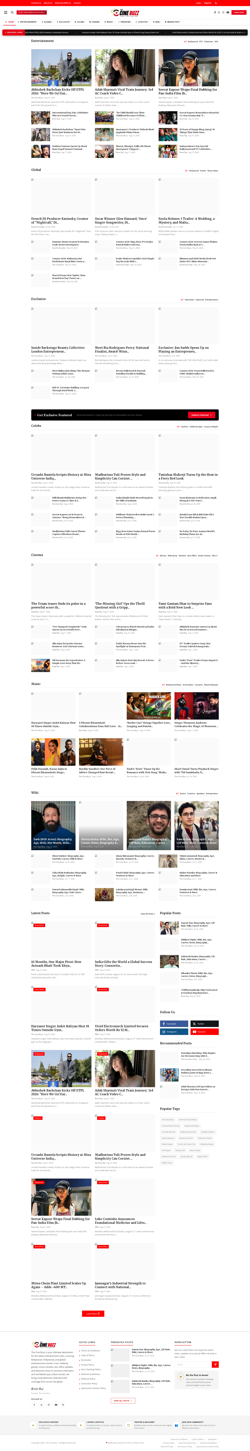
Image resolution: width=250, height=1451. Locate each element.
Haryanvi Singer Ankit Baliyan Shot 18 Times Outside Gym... (53, 724)
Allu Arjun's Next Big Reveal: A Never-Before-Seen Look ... (135, 661)
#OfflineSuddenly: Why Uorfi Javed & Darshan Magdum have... (199, 991)
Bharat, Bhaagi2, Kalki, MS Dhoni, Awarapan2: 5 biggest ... (133, 147)
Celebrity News (206, 1144)
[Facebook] (215, 12)
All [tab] (185, 41)
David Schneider (38, 227)
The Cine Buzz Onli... (189, 1059)
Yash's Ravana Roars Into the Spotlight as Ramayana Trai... (131, 645)
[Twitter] (41, 1405)
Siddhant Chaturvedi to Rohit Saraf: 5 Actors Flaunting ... (135, 516)
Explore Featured (200, 415)
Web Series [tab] (172, 555)
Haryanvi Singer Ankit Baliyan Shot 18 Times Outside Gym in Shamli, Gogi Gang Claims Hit (48, 32)
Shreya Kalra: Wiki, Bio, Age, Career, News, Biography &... (100, 841)
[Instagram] (223, 12)
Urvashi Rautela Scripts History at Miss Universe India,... (61, 476)
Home (11, 22)
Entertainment (29, 22)
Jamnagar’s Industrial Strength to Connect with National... (120, 1285)
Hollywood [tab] (194, 170)
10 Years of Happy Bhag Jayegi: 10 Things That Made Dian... (197, 131)
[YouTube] (227, 12)
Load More (92, 1313)
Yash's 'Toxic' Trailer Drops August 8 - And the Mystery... (199, 661)
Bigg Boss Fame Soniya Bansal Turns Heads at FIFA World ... (135, 532)
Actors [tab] (183, 793)
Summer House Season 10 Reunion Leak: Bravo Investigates (70, 243)
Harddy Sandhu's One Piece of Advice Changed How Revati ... (97, 770)
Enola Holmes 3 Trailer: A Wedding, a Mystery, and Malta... (187, 220)
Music (110, 22)
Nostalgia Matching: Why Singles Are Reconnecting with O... (198, 1054)
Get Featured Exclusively (32, 12)
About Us (48, 3)
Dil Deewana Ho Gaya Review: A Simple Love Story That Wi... (68, 661)
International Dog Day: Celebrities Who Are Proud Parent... (70, 114)
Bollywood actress (188, 1132)
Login (198, 3)
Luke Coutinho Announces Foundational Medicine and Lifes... (121, 1221)
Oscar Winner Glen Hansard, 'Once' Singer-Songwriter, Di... (121, 220)
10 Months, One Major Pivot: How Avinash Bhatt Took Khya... (56, 963)
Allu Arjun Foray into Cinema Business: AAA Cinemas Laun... (68, 645)
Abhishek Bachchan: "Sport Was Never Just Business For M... (69, 131)
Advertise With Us (63, 3)
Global (48, 22)
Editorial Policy (88, 1378)
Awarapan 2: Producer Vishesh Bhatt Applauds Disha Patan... (135, 131)
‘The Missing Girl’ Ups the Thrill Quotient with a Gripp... (120, 605)
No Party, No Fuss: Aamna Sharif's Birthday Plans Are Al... (197, 532)
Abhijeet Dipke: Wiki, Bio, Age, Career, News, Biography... (196, 941)
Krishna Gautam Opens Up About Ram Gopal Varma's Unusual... (69, 147)
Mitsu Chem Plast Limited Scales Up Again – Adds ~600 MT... (58, 1285)
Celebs (81, 22)
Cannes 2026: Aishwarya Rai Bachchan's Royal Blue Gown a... (69, 260)
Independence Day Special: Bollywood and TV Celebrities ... (196, 147)
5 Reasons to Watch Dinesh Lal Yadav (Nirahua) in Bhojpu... (135, 628)
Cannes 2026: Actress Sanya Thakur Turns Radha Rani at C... (198, 243)
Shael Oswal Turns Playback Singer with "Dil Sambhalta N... (196, 770)
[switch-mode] (216, 3)
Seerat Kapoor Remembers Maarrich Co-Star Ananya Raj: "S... (199, 114)
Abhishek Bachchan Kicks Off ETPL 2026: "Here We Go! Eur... (57, 91)
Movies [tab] (163, 555)
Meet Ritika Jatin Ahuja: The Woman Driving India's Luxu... (71, 372)
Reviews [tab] (182, 555)
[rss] (63, 1405)
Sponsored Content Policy (93, 1388)
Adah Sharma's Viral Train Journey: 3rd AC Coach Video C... (124, 91)
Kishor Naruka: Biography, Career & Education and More (198, 874)
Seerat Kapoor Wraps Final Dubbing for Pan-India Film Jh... (188, 91)
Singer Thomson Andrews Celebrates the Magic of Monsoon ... (196, 724)
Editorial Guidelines (90, 1374)
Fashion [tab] (184, 426)
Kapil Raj (34, 612)
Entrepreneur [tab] (212, 793)
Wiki (158, 22)
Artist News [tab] (188, 684)
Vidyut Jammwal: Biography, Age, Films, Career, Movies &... (197, 857)
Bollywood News (192, 1125)
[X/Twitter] (219, 12)
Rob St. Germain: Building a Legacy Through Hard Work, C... (70, 389)
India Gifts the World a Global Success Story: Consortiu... (123, 963)
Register (208, 3)
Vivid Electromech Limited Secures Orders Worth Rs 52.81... (121, 1028)
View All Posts (147, 913)
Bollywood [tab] (193, 41)
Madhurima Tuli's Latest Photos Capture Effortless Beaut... (68, 532)
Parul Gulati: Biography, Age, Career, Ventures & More (135, 874)
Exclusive (65, 22)
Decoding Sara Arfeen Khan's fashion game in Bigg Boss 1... (196, 1071)
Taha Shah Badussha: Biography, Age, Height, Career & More (69, 874)
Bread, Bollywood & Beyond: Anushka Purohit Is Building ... (131, 372)
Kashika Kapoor (208, 1132)
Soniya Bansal (186, 1156)
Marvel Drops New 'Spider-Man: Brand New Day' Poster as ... (69, 277)
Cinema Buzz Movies (171, 1125)
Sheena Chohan (186, 1138)
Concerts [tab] (199, 684)
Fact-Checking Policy (91, 1369)
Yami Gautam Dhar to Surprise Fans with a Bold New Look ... (185, 605)
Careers (77, 3)
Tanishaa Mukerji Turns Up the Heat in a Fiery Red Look (188, 476)
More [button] (214, 555)
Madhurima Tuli (168, 1156)
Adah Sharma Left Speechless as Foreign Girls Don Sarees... (198, 1088)
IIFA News (166, 1150)
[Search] (12, 12)
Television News (205, 1138)
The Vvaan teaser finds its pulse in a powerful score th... (58, 605)
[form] (215, 1364)
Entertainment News (188, 1119)
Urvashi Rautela (168, 1132)
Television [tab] (208, 41)
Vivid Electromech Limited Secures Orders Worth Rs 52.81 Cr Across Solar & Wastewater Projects (141, 32)
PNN (33, 970)
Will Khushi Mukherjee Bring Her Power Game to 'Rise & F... (69, 499)
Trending (126, 22)
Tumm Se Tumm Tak (186, 1144)
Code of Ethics (88, 1355)
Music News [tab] (212, 170)
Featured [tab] (200, 299)
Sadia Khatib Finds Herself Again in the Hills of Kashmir (134, 499)
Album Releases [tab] (211, 684)
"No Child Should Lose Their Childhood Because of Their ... (131, 114)
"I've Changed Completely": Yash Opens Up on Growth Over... (69, 628)
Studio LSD (180, 1150)
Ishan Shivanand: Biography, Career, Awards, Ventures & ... (135, 857)
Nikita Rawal (167, 1144)
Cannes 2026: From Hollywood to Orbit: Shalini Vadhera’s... (197, 372)
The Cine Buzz (37, 97)
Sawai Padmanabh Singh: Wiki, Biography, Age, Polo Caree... (68, 891)
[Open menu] (5, 12)
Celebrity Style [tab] (196, 426)
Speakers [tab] (200, 793)
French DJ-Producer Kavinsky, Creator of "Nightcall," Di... (59, 220)
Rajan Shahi (202, 1156)
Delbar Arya (167, 1162)
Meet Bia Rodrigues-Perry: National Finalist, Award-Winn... (122, 349)
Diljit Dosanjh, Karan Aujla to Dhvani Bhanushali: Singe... (49, 770)
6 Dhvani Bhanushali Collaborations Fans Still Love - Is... (100, 724)
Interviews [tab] (189, 299)
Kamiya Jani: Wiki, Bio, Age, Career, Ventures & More (198, 891)
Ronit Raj (98, 97)
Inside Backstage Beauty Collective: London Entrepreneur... (58, 349)
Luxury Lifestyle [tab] (211, 426)
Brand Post (173, 22)
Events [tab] (203, 170)
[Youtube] (56, 1405)
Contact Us (36, 3)
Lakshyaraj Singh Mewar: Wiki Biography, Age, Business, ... (131, 891)
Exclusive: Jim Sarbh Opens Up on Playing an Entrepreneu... (184, 349)
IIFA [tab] (216, 41)
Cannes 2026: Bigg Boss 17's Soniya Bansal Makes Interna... (134, 243)
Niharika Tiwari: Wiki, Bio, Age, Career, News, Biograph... (197, 974)
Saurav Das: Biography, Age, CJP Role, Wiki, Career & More (197, 841)
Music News (195, 1150)
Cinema (96, 22)
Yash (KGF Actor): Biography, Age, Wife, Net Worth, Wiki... (52, 841)
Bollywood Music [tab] (173, 684)
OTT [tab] (201, 41)
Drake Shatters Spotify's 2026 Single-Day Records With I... (135, 260)
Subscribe (239, 12)
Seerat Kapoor (168, 1138)
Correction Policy (89, 1383)
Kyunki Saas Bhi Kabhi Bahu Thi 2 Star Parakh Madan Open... (197, 516)
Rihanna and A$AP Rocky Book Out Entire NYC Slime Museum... (198, 260)
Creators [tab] (191, 793)
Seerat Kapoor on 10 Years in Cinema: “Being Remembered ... (69, 516)
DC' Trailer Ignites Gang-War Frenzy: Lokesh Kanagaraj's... (195, 645)
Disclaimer (86, 1360)
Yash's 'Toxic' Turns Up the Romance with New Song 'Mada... (147, 770)
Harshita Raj (36, 483)
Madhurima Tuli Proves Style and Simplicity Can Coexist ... (120, 476)
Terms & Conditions (90, 1350)
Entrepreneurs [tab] (211, 299)
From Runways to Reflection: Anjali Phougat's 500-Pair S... (198, 499)
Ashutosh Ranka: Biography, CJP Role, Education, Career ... (148, 841)
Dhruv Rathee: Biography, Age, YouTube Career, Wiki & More (68, 857)
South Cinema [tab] (204, 555)
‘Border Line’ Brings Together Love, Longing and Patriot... (148, 724)
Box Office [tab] (192, 555)
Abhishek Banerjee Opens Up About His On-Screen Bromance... (198, 628)
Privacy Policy (87, 1364)
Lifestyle (143, 22)
